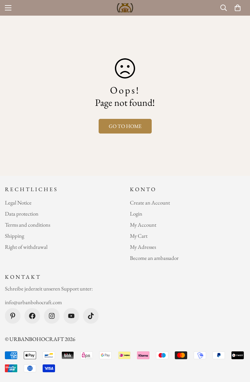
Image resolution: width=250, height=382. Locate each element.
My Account (143, 224)
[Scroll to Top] (237, 346)
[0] (237, 7)
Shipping (14, 235)
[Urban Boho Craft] (125, 8)
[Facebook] (32, 316)
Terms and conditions (27, 224)
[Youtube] (71, 316)
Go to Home (125, 126)
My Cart (138, 235)
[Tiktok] (91, 316)
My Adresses (143, 246)
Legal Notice (18, 202)
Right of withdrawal (26, 246)
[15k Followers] (52, 316)
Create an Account (150, 202)
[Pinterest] (13, 316)
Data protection (21, 213)
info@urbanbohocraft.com (33, 302)
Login (136, 213)
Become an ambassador (154, 258)
